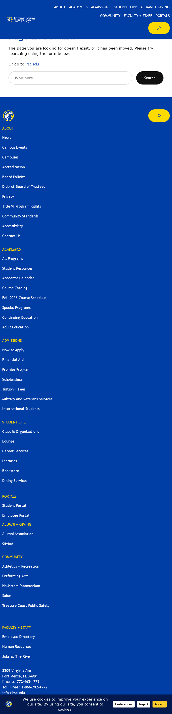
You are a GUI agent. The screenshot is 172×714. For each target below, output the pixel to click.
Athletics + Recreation (20, 566)
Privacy (8, 196)
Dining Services (14, 480)
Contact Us (11, 236)
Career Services (15, 451)
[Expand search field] (159, 28)
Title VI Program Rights (21, 206)
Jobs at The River (16, 656)
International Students (21, 408)
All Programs (12, 258)
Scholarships (12, 379)
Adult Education (15, 327)
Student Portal (14, 505)
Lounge (8, 441)
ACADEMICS (11, 249)
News (6, 137)
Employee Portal (15, 515)
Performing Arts (15, 576)
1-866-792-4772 (34, 687)
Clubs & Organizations (20, 431)
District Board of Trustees (23, 186)
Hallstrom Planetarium (21, 585)
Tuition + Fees (14, 389)
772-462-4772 (28, 681)
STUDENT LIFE (14, 422)
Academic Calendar (18, 278)
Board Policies (14, 177)
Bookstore (10, 470)
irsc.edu (32, 64)
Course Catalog (15, 288)
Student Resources (17, 268)
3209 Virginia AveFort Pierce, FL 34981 (20, 673)
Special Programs (16, 307)
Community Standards (20, 216)
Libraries (9, 461)
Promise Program (16, 369)
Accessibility (12, 226)
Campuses (10, 157)
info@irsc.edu (13, 692)
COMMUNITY (12, 557)
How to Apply (13, 350)
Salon (6, 595)
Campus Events (14, 147)
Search (149, 77)
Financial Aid (13, 359)
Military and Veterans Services (27, 399)
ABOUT (8, 128)
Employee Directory (18, 636)
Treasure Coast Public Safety (25, 605)
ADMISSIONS (12, 340)
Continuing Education (20, 317)
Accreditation (13, 167)
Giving (7, 543)
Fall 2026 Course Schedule (24, 297)
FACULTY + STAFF (16, 627)
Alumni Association (17, 533)
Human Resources (16, 646)
